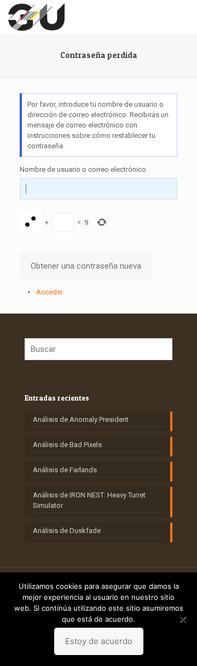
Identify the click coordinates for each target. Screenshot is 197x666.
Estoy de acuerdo (98, 641)
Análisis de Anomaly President (81, 419)
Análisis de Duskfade (67, 530)
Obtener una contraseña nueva (86, 266)
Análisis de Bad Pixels (67, 445)
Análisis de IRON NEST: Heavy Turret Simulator (89, 500)
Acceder (49, 292)
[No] (183, 619)
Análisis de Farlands (65, 470)
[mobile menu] (182, 16)
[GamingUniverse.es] (36, 16)
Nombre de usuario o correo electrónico (83, 169)
